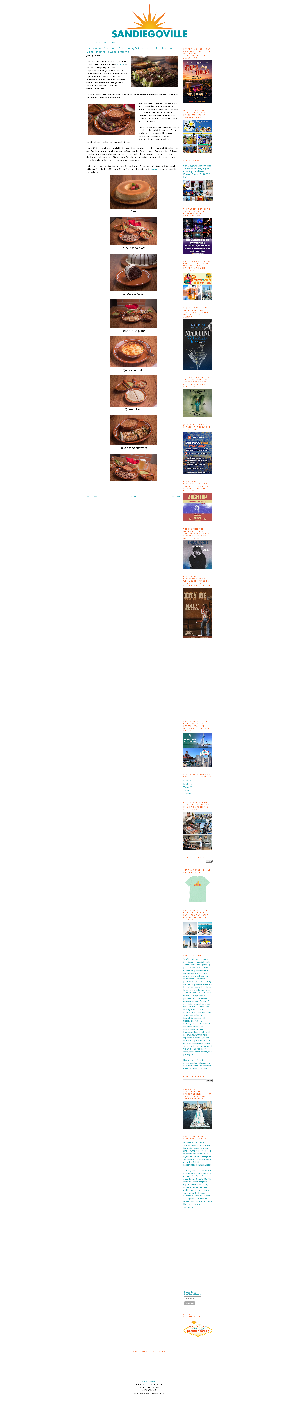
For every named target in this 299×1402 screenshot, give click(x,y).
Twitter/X (187, 787)
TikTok (186, 790)
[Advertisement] (198, 680)
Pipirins (120, 64)
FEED (90, 42)
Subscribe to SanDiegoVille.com (192, 1293)
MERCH (113, 42)
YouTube (187, 793)
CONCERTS (101, 42)
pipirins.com (155, 169)
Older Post (175, 496)
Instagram (187, 780)
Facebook (187, 784)
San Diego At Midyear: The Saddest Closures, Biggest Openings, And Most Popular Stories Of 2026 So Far (197, 171)
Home (133, 496)
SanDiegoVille (149, 1381)
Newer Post (91, 496)
